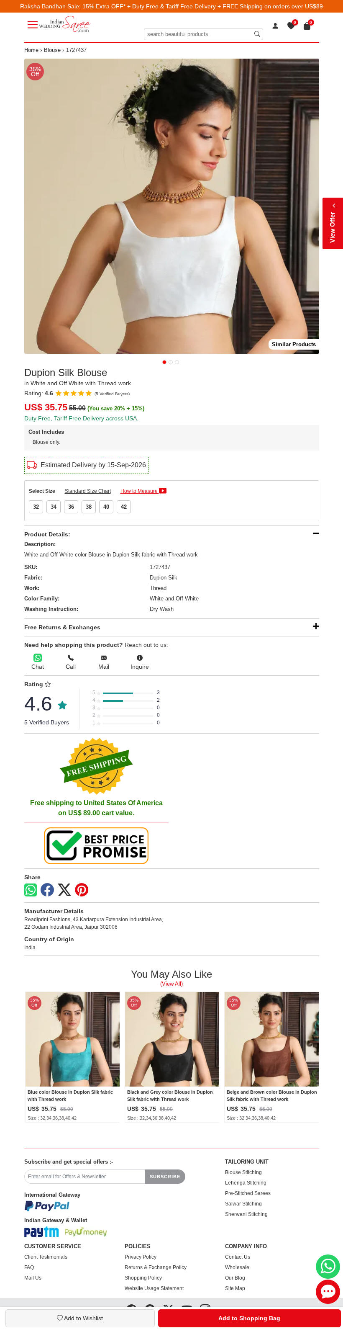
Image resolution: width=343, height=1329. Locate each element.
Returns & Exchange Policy (156, 1267)
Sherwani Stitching (246, 1214)
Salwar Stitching (243, 1204)
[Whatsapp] (30, 889)
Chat (37, 666)
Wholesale (237, 1267)
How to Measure (139, 491)
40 (106, 507)
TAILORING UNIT (247, 1162)
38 (89, 507)
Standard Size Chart (88, 491)
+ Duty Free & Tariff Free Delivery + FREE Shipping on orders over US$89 (225, 6)
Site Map (235, 1288)
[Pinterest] (81, 890)
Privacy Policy (140, 1257)
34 (53, 507)
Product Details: (47, 534)
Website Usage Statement (154, 1288)
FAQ (29, 1267)
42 (124, 507)
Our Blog (235, 1278)
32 (36, 507)
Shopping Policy (143, 1278)
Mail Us (32, 1278)
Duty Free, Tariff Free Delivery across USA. (81, 418)
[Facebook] (47, 890)
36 (71, 507)
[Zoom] (171, 206)
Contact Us (237, 1257)
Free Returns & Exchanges (62, 627)
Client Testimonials (45, 1257)
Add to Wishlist (83, 1318)
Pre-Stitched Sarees (248, 1193)
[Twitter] (64, 890)
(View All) (171, 984)
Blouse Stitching (243, 1172)
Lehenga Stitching (245, 1183)
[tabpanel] (171, 206)
